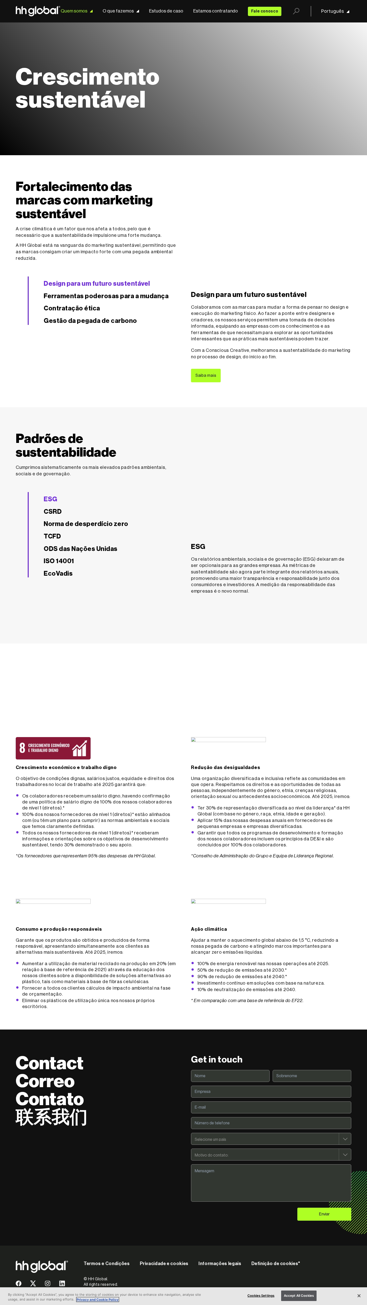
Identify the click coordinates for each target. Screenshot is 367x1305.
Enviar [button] (324, 1214)
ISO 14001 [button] (59, 561)
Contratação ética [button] (72, 308)
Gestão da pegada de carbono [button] (90, 321)
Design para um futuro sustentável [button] (97, 283)
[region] (183, 1296)
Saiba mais (205, 376)
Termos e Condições (107, 1263)
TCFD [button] (52, 536)
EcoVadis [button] (58, 573)
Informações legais (219, 1263)
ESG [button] (50, 499)
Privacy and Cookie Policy (98, 1300)
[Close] (359, 1295)
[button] (18, 1285)
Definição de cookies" (275, 1263)
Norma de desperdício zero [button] (86, 524)
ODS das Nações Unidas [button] (81, 549)
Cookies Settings (260, 1296)
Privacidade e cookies (164, 1263)
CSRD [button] (53, 512)
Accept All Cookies (299, 1296)
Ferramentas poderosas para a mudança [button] (106, 296)
